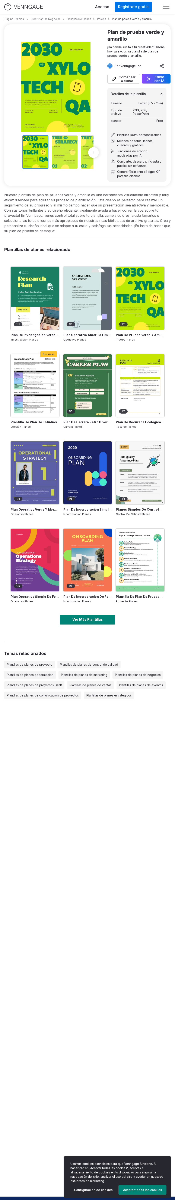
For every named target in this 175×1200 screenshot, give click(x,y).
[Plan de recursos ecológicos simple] (140, 385)
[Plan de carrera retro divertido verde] (87, 385)
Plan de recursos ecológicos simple (140, 422)
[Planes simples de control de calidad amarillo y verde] (140, 472)
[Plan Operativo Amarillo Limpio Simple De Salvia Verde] (87, 298)
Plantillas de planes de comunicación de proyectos (43, 695)
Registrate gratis (133, 6)
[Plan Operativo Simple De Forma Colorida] (35, 560)
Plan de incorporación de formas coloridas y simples (87, 596)
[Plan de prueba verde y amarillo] (140, 298)
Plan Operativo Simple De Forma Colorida (35, 596)
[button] (123, 79)
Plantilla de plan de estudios (34, 422)
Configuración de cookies (93, 1190)
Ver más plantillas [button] (87, 619)
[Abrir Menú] (166, 7)
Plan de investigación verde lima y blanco (35, 335)
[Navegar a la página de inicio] (23, 6)
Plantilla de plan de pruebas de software (140, 596)
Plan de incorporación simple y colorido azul (87, 509)
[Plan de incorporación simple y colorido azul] (87, 472)
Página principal (15, 19)
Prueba (101, 19)
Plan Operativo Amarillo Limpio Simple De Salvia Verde (87, 335)
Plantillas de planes (79, 19)
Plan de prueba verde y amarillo (140, 335)
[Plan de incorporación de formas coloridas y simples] (87, 560)
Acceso (102, 6)
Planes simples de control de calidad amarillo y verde (140, 509)
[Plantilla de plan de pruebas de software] (140, 560)
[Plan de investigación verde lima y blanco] (35, 298)
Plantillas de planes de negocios (138, 675)
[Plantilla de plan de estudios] (35, 385)
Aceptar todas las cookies (142, 1190)
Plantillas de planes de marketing (84, 675)
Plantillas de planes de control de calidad (89, 664)
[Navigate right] (93, 152)
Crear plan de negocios (46, 19)
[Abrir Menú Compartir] (161, 66)
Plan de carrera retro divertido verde (87, 422)
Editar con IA (159, 79)
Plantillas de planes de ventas (90, 685)
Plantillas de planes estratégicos (109, 695)
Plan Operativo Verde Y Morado (35, 509)
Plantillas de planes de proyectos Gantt (34, 685)
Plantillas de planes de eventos (141, 685)
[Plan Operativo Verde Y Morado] (35, 472)
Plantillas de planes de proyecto (29, 664)
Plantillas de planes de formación (30, 675)
